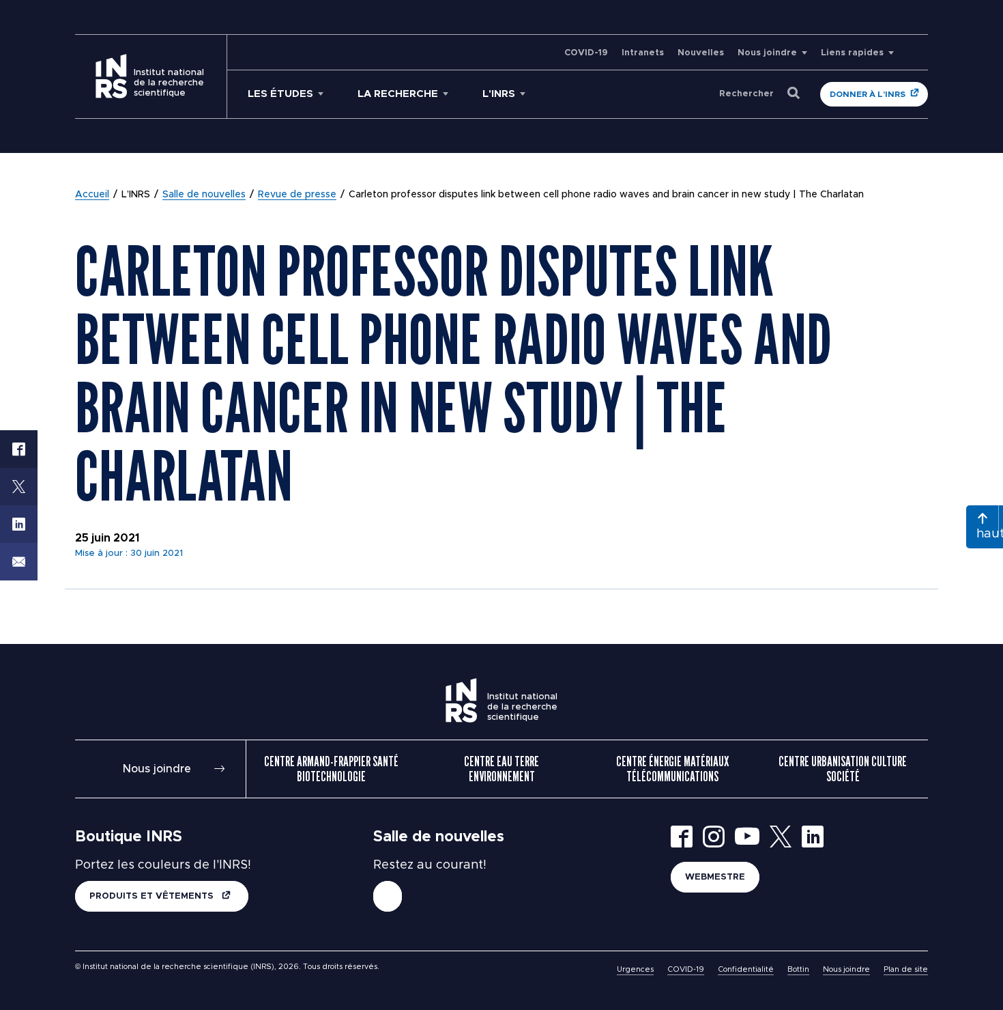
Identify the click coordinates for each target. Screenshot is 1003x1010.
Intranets (643, 52)
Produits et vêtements (152, 896)
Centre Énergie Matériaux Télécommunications (672, 769)
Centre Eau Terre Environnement (501, 769)
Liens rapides (852, 52)
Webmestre (715, 877)
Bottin (798, 969)
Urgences (635, 969)
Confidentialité (746, 969)
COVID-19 (586, 52)
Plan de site (906, 969)
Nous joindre (767, 52)
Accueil (92, 194)
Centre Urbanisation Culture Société (843, 769)
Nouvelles (701, 52)
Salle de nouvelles (204, 194)
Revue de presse (297, 194)
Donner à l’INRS (867, 94)
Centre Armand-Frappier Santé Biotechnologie (331, 769)
